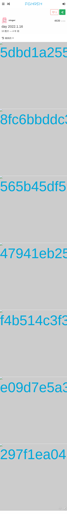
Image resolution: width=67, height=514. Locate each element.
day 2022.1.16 (12, 26)
